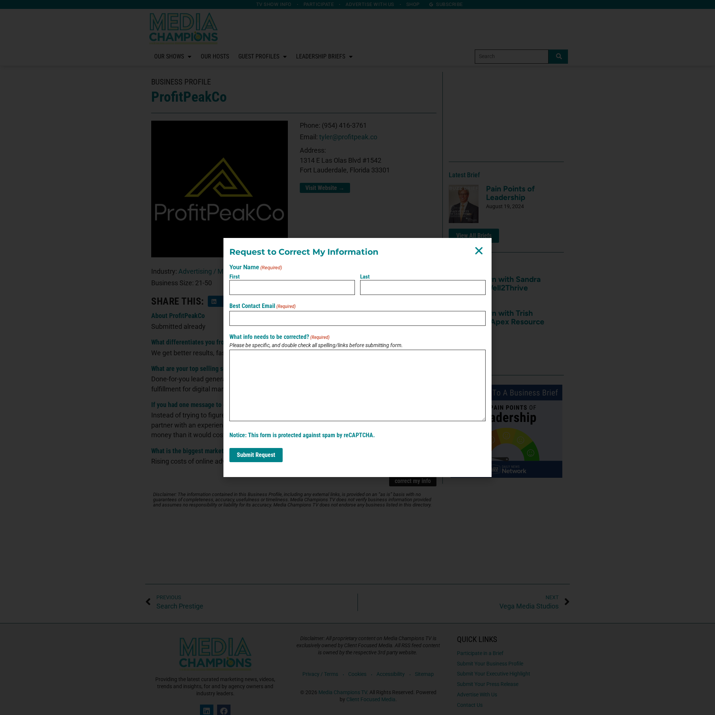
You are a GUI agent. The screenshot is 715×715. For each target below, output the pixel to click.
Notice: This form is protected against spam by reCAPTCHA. (302, 435)
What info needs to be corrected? (279, 337)
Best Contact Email (262, 306)
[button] (479, 250)
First (234, 276)
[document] (357, 357)
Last (365, 276)
